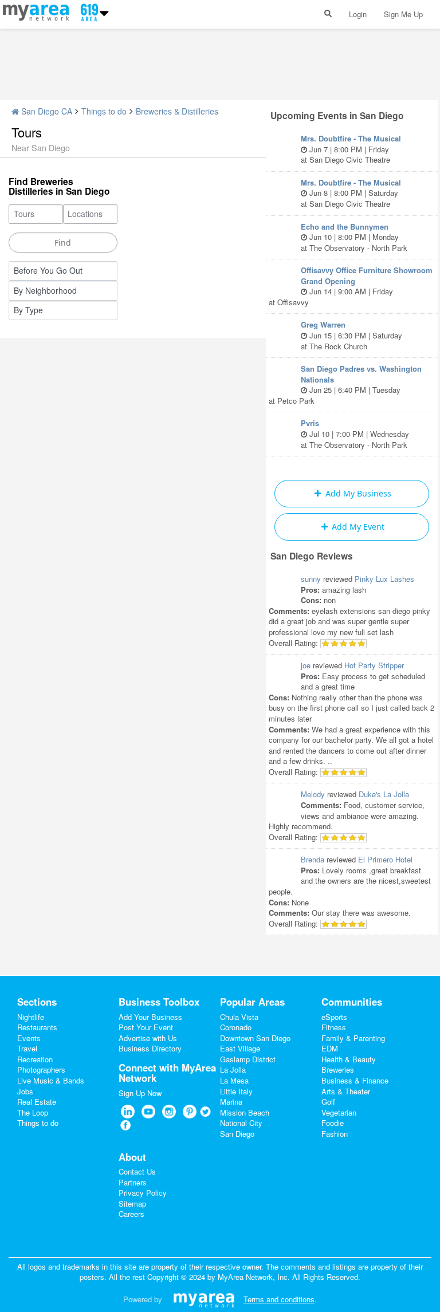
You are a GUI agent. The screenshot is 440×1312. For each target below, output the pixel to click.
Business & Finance (354, 1080)
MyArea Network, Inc (253, 1276)
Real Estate (36, 1101)
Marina (231, 1101)
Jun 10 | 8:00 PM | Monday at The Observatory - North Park (354, 237)
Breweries (337, 1069)
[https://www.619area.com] (38, 10)
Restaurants (37, 1027)
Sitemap (132, 1203)
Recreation (35, 1059)
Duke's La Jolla (384, 794)
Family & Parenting (353, 1038)
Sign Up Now (140, 1093)
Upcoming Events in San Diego (337, 115)
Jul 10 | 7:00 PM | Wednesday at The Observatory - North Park (355, 433)
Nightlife (30, 1016)
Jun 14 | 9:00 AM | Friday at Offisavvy (351, 286)
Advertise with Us (148, 1038)
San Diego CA (45, 111)
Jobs (25, 1091)
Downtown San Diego (255, 1038)
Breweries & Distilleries (177, 111)
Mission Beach (244, 1112)
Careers (131, 1213)
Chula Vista (239, 1016)
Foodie (332, 1122)
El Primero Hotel (385, 859)
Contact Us (137, 1171)
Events (29, 1038)
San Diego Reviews (311, 555)
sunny (311, 578)
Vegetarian (338, 1112)
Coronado (236, 1027)
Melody (313, 794)
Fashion (334, 1133)
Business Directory (150, 1048)
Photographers (41, 1069)
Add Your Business (150, 1016)
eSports (334, 1016)
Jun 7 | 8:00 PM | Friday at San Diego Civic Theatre (351, 149)
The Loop (32, 1112)
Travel (27, 1048)
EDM (329, 1048)
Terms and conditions (279, 1299)
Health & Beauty (348, 1059)
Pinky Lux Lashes (384, 578)
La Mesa (234, 1080)
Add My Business (357, 493)
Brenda (312, 859)
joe (306, 665)
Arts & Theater (345, 1091)
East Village (240, 1048)
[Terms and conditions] (204, 1299)
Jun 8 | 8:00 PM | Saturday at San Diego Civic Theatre (351, 193)
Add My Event (356, 526)
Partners (133, 1182)
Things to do (104, 111)
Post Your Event (146, 1027)
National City (241, 1122)
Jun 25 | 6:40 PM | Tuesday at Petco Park (345, 384)
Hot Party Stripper (374, 665)
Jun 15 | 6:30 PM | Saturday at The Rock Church (351, 335)
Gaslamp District (248, 1059)
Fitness (333, 1027)
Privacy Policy (143, 1192)
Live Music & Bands (50, 1080)
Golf (328, 1101)
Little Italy (236, 1091)
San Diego (237, 1133)
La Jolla (233, 1069)
